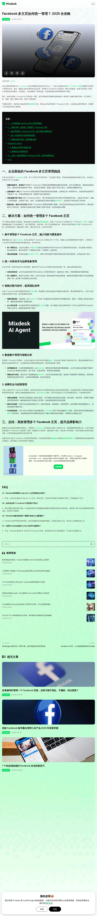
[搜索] (91, 544)
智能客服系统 (43, 222)
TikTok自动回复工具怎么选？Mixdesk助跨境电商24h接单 (23, 582)
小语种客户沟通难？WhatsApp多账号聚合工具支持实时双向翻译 (26, 571)
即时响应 (58, 200)
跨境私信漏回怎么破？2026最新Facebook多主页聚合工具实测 (25, 593)
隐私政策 (49, 903)
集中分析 (40, 374)
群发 (67, 410)
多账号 (9, 413)
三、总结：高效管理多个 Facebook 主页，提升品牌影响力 (31, 155)
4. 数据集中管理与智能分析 (20, 147)
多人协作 (42, 305)
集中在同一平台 (33, 254)
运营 (76, 224)
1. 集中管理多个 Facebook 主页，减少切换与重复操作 (31, 131)
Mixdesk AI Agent (15, 143)
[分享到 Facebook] (6, 73)
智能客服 (32, 104)
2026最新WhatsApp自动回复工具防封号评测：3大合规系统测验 (26, 604)
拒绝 (42, 909)
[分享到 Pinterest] (17, 73)
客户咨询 (32, 291)
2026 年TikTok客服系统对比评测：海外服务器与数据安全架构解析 (27, 615)
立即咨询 (58, 467)
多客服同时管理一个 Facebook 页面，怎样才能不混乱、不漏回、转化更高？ (40, 690)
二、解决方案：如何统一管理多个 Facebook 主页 (27, 127)
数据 (50, 360)
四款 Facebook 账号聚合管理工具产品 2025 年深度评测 (30, 728)
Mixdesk (19, 240)
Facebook (6, 19)
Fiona (12, 81)
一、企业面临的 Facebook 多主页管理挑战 (25, 123)
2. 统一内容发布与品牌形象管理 (22, 135)
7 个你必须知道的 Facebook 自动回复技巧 (23, 765)
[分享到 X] (11, 73)
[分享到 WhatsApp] (22, 73)
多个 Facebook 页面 (74, 86)
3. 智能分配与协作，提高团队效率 (23, 139)
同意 (55, 909)
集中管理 (35, 247)
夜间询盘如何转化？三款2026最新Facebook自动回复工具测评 (25, 560)
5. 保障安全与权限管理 (19, 151)
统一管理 (83, 222)
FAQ (9, 159)
